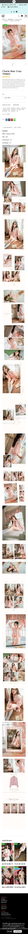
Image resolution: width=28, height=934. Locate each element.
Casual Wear (13, 109)
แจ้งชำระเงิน (4, 907)
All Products (13, 111)
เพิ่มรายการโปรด (6, 104)
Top (23, 109)
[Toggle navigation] (26, 16)
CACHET (8, 114)
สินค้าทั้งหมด (4, 901)
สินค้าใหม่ (3, 899)
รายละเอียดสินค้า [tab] (7, 127)
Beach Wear (13, 108)
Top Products (4, 111)
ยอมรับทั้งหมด (17, 931)
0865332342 (8, 917)
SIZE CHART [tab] (17, 127)
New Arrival (19, 109)
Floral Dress (23, 108)
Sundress (18, 108)
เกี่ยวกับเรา (3, 908)
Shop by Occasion (6, 109)
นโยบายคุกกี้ (12, 928)
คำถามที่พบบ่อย (5, 913)
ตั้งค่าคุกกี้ (9, 931)
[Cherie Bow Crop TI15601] (14, 42)
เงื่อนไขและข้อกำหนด (6, 915)
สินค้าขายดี (3, 902)
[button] (18, 16)
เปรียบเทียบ (16, 104)
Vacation (8, 108)
